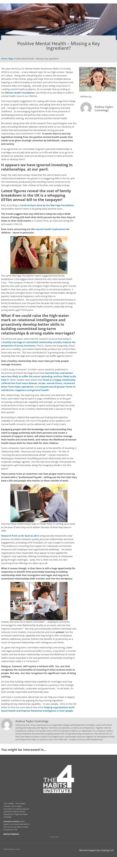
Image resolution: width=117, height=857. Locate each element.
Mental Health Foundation (20, 92)
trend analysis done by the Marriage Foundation (47, 205)
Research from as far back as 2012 (20, 535)
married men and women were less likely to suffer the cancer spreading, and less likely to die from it (38, 376)
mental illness (54, 383)
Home (4, 58)
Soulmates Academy (11, 821)
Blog (11, 58)
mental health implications (51, 229)
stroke (41, 383)
